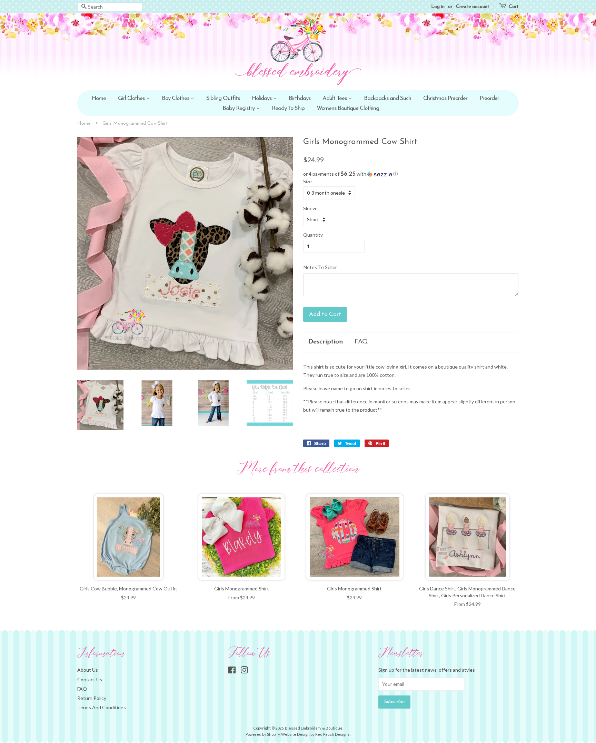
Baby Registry (239, 108)
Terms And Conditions (101, 707)
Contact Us (89, 679)
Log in (438, 6)
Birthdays (299, 98)
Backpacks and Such (387, 98)
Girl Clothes (132, 98)
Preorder (489, 98)
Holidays (262, 98)
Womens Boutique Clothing (348, 108)
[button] (411, 174)
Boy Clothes (176, 98)
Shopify (273, 734)
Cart (514, 6)
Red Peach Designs (332, 734)
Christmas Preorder (445, 98)
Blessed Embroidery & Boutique (313, 728)
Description (325, 342)
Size (307, 181)
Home (99, 98)
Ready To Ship (288, 108)
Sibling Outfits (223, 98)
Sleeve (310, 208)
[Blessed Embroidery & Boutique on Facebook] (232, 671)
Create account (472, 6)
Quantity (313, 235)
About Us (87, 670)
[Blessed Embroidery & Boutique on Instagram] (244, 671)
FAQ (361, 342)
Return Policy (91, 698)
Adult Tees (335, 98)
